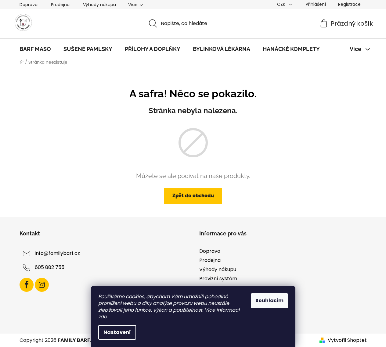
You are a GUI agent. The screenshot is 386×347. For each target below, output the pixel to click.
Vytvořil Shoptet (347, 340)
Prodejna (60, 5)
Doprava (29, 5)
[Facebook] (27, 285)
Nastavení (117, 332)
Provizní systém (218, 278)
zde (102, 316)
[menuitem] (35, 49)
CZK (282, 4)
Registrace (349, 4)
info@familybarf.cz (57, 253)
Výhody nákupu (99, 5)
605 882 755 (49, 267)
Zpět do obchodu (193, 196)
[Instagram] (42, 285)
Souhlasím (269, 300)
